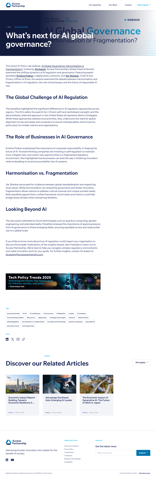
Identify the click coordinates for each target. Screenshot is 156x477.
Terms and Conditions (71, 446)
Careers (128, 5)
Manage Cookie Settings (72, 459)
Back (9, 27)
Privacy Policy (68, 449)
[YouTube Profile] (12, 460)
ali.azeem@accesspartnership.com (24, 254)
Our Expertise (95, 5)
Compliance (68, 456)
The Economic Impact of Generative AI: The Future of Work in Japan (96, 400)
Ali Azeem (40, 69)
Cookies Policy (69, 452)
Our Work (113, 5)
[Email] (18, 339)
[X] (12, 339)
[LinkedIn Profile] (7, 460)
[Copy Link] (23, 339)
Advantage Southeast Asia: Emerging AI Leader (58, 398)
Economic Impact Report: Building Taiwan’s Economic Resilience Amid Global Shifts (22, 400)
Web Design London (144, 473)
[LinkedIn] (7, 339)
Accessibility (68, 462)
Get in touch (142, 5)
